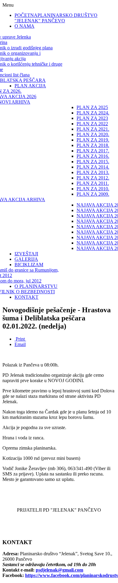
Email (20, 344)
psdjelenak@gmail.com (59, 569)
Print (20, 338)
